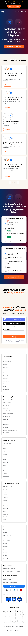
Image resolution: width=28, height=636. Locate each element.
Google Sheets (7, 443)
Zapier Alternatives (8, 535)
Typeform (5, 497)
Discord (5, 465)
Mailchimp (5, 419)
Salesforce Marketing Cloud (10, 430)
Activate (7, 85)
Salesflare (5, 378)
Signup (5, 543)
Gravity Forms (6, 489)
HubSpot (5, 408)
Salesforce (6, 359)
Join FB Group (14, 586)
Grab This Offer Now (14, 6)
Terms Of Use (17, 630)
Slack (4, 459)
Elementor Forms (7, 486)
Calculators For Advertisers (10, 582)
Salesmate (6, 381)
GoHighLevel (6, 411)
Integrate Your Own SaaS (9, 568)
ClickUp (5, 454)
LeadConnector (7, 405)
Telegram (5, 473)
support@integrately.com (12, 594)
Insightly (5, 364)
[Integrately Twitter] (6, 590)
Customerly (6, 389)
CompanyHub (6, 370)
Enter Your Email (6, 329)
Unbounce (6, 503)
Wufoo (5, 500)
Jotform (5, 494)
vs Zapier (5, 552)
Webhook (5, 446)
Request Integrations (8, 538)
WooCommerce (7, 457)
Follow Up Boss (7, 361)
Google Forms (6, 492)
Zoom (4, 470)
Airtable (5, 468)
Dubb (4, 386)
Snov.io (5, 384)
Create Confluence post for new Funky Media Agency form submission (12, 75)
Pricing (5, 532)
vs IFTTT (5, 558)
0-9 (4, 611)
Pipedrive (5, 375)
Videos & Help (6, 541)
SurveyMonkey (7, 505)
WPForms (5, 508)
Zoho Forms (6, 517)
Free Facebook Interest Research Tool (9, 578)
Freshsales (6, 367)
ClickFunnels (6, 422)
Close (4, 372)
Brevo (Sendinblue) (8, 413)
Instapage (5, 514)
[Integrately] (2, 11)
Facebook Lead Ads (8, 399)
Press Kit (5, 546)
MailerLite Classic (7, 424)
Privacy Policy (10, 630)
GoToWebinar (6, 416)
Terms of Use (16, 341)
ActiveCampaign (7, 402)
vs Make (5, 555)
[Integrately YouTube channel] (21, 590)
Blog (4, 529)
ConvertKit (6, 427)
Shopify (5, 451)
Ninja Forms (6, 511)
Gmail (4, 448)
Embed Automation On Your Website (12, 571)
